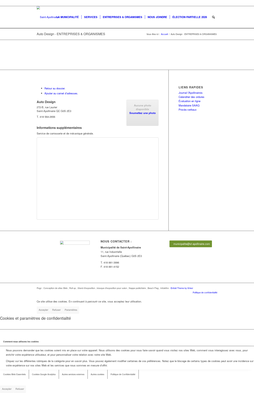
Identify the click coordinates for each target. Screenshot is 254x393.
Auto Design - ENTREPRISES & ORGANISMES (71, 34)
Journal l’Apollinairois (191, 93)
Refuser (56, 309)
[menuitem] (67, 17)
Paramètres (71, 309)
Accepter (43, 309)
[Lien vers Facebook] (214, 3)
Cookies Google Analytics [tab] (44, 374)
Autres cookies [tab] (97, 374)
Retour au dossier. (54, 88)
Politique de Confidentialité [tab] (123, 374)
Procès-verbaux (188, 109)
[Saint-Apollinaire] (48, 17)
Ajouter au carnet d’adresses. (61, 93)
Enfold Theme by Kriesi (182, 288)
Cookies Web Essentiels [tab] (14, 374)
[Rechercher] (213, 17)
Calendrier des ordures (191, 97)
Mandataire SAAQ (189, 105)
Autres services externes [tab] (73, 374)
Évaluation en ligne (189, 101)
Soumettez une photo (142, 113)
